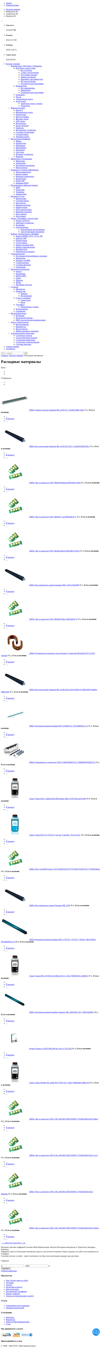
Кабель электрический (25, 247)
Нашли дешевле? (13, 1294)
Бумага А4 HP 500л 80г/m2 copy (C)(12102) (54, 1049)
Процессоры (21, 115)
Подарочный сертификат (16, 1291)
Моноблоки (26, 90)
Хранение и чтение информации (24, 170)
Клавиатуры (21, 143)
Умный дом (20, 291)
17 (21, 1243)
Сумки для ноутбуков (30, 73)
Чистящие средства (24, 285)
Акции (9, 3)
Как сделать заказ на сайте (17, 1280)
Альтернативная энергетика (22, 333)
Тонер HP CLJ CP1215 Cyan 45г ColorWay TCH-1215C (58, 835)
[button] (96, 1332)
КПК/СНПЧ (21, 276)
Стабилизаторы (22, 263)
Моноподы (20, 289)
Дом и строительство (20, 322)
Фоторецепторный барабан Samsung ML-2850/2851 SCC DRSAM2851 (64, 1012)
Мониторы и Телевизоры (21, 159)
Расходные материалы (20, 269)
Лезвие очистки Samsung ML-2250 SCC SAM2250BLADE (59, 410)
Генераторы (21, 267)
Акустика (20, 152)
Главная (4, 355)
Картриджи (20, 274)
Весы (23, 302)
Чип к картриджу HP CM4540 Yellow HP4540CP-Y (56, 619)
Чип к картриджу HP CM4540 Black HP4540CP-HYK (57, 551)
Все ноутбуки (26, 70)
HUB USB (20, 181)
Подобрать (6, 1268)
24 (24, 1243)
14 (15, 1243)
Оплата (9, 1285)
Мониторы (20, 161)
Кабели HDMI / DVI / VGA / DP (29, 236)
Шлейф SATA (21, 249)
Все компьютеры (28, 88)
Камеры (24, 294)
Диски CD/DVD (22, 221)
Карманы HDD (22, 183)
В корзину (10, 419)
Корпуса (19, 110)
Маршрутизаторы (23, 205)
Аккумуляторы (22, 227)
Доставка (10, 1283)
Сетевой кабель (22, 201)
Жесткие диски (22, 119)
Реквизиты (10, 1320)
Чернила (19, 280)
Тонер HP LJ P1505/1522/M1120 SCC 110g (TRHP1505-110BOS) (61, 976)
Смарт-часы (26, 300)
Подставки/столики (29, 75)
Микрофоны (21, 148)
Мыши (18, 141)
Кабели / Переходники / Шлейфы (25, 234)
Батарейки (20, 225)
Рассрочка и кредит (14, 1287)
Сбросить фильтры (9, 1271)
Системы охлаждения (25, 132)
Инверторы (20, 258)
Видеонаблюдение (18, 313)
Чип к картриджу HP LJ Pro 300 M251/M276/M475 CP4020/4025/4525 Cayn (66, 1155)
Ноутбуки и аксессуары (25, 68)
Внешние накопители (25, 176)
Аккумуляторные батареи (26, 338)
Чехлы (18, 97)
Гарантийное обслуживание (18, 1306)
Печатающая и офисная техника (24, 185)
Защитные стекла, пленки (31, 103)
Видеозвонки (26, 296)
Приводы (20, 128)
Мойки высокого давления (27, 331)
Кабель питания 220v (25, 245)
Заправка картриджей (15, 1308)
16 (19, 1243)
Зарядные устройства (25, 223)
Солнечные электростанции (27, 342)
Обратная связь (12, 5)
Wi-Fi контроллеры (24, 210)
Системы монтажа (23, 344)
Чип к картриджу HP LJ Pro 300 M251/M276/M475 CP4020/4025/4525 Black (66, 1119)
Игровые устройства (24, 154)
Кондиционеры (22, 324)
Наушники (20, 150)
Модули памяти (22, 117)
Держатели (25, 106)
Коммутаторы (21, 207)
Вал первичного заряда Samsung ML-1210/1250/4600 (57, 585)
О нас (8, 1324)
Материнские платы (24, 112)
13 (13, 1243)
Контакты (10, 1317)
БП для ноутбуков (28, 81)
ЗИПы (18, 282)
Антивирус (10, 349)
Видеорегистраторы (24, 318)
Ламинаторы (21, 194)
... (4, 1243)
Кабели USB (21, 238)
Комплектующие (18, 108)
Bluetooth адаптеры (24, 212)
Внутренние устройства (26, 130)
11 (9, 1243)
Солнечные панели (24, 335)
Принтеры (20, 190)
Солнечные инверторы (25, 340)
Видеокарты (21, 123)
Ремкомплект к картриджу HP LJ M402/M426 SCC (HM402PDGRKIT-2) (65, 762)
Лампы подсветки (28, 77)
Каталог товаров (13, 64)
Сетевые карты (22, 134)
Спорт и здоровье (23, 298)
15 (17, 1243)
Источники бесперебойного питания (31, 256)
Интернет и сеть (18, 196)
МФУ (18, 187)
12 (11, 1243)
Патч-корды (21, 203)
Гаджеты (14, 287)
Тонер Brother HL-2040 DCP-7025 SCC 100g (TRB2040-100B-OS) (62, 1083)
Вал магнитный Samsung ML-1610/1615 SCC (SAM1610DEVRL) (62, 446)
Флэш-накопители (23, 172)
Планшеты (20, 95)
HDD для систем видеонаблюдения (30, 320)
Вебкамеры (20, 145)
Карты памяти (22, 174)
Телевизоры (21, 163)
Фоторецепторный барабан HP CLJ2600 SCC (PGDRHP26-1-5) (61, 726)
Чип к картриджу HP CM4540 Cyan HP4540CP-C (55, 517)
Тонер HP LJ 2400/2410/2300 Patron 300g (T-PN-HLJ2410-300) (60, 799)
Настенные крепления (25, 165)
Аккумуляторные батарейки (32, 232)
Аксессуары (21, 101)
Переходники (21, 240)
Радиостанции (22, 309)
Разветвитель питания (25, 252)
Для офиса (20, 305)
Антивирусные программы (32, 84)
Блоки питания (22, 126)
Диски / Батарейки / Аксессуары (24, 218)
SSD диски (20, 121)
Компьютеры (21, 86)
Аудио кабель (21, 243)
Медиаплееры (21, 168)
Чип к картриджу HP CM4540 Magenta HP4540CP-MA (58, 483)
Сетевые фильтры (23, 265)
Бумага (19, 271)
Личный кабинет (13, 9)
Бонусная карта (12, 1289)
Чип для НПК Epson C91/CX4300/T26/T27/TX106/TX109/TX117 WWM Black (67, 869)
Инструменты (21, 329)
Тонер (18, 278)
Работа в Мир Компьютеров (17, 1322)
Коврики (19, 157)
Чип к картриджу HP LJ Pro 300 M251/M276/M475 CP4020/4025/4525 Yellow (67, 1228)
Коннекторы (21, 198)
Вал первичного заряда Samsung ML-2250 (52, 905)
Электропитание (18, 254)
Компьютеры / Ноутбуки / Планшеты (26, 66)
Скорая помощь (12, 347)
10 (7, 1243)
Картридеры (21, 179)
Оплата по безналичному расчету (20, 1296)
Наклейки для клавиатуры (32, 79)
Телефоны (20, 192)
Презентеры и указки (30, 307)
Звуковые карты (22, 137)
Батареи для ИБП (23, 260)
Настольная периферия (20, 139)
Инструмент (21, 216)
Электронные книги (24, 99)
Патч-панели (21, 214)
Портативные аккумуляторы (33, 229)
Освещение (20, 311)
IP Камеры (20, 316)
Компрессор (21, 327)
